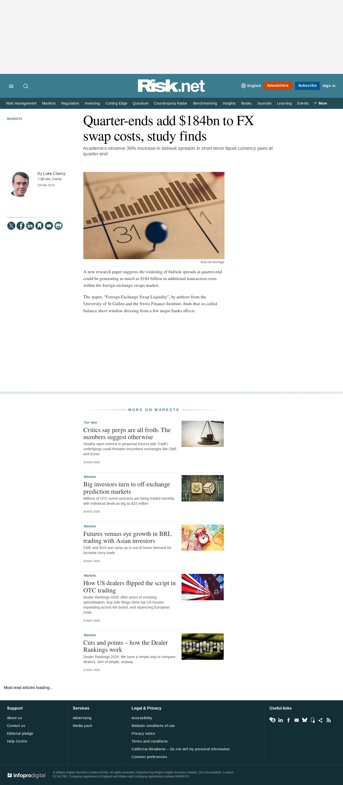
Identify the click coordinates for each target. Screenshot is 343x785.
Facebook (288, 720)
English (254, 85)
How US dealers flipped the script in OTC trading (129, 586)
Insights (229, 103)
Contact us (16, 725)
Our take (90, 422)
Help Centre (17, 741)
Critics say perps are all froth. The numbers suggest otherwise (127, 433)
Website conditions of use (153, 725)
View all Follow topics (272, 720)
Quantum (140, 103)
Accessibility (142, 718)
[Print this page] (58, 226)
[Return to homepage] (171, 91)
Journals (264, 103)
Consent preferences (149, 757)
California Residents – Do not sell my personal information (181, 749)
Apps (313, 720)
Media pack (82, 725)
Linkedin (280, 720)
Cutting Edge (116, 103)
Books (246, 103)
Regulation (70, 103)
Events (303, 103)
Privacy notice (143, 733)
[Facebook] (21, 226)
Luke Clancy (54, 173)
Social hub (321, 720)
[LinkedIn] (30, 226)
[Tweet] (11, 226)
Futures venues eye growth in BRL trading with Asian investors (127, 537)
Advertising (82, 718)
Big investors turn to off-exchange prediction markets (126, 487)
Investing (92, 103)
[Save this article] (39, 226)
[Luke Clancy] (19, 184)
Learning (284, 103)
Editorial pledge (20, 733)
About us (14, 718)
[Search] (26, 86)
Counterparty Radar (170, 103)
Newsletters (278, 85)
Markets (49, 103)
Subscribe (307, 85)
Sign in (329, 85)
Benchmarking (205, 103)
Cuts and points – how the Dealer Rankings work (125, 646)
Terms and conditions (149, 741)
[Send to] (49, 226)
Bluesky (305, 720)
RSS (329, 720)
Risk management (21, 103)
